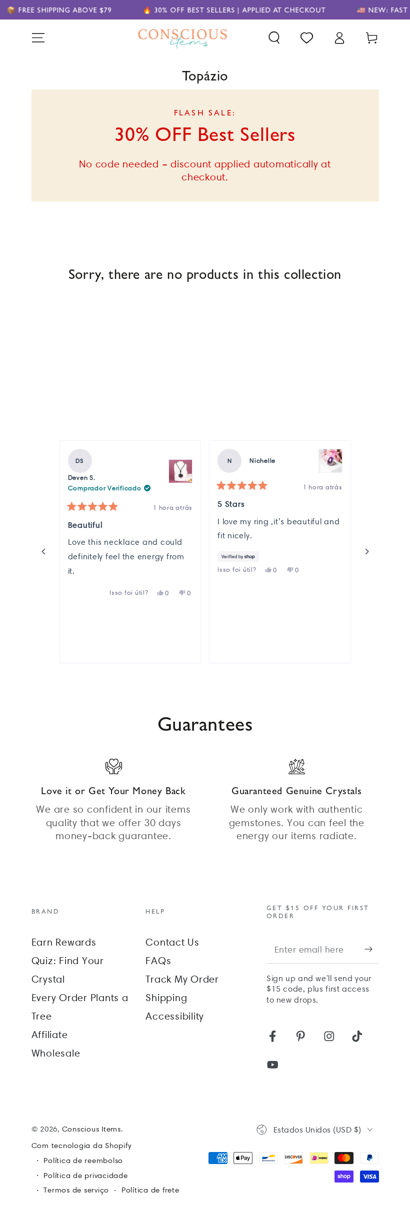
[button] (274, 37)
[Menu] (38, 37)
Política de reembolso (83, 1160)
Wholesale (56, 1053)
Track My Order (182, 979)
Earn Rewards (64, 942)
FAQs (158, 961)
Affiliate (50, 1035)
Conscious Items (91, 1129)
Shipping (166, 998)
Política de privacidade (86, 1175)
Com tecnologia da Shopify (82, 1145)
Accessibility (175, 1016)
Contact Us (173, 942)
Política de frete (151, 1190)
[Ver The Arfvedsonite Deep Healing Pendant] (180, 471)
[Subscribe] (371, 949)
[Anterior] (44, 552)
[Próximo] (367, 552)
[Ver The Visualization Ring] (330, 461)
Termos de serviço (76, 1190)
